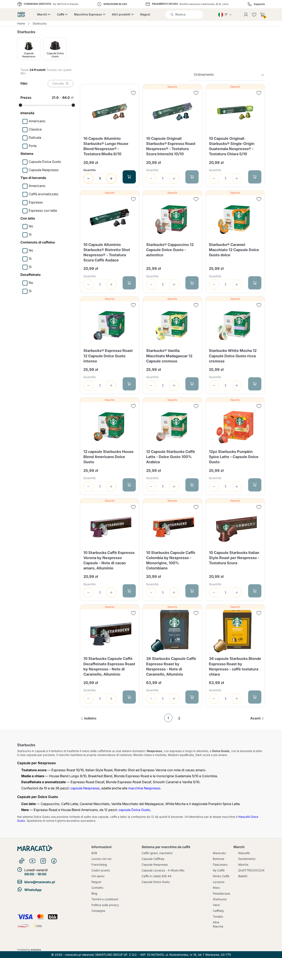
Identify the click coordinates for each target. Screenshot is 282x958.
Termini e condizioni (104, 899)
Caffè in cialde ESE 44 (156, 876)
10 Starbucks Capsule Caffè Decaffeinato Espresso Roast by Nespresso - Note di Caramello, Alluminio (109, 666)
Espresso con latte (43, 210)
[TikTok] (21, 860)
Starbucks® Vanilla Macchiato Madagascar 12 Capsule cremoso (169, 355)
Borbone (218, 858)
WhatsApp (32, 890)
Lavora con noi (101, 858)
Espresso (36, 202)
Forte (33, 146)
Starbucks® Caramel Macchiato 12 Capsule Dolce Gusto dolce (234, 249)
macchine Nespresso (144, 788)
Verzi (216, 905)
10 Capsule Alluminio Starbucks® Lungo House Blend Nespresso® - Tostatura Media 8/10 (105, 146)
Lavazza (218, 882)
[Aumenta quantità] (111, 178)
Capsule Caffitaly (153, 858)
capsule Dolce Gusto (134, 810)
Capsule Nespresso (44, 170)
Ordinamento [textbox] (204, 74)
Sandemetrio (246, 858)
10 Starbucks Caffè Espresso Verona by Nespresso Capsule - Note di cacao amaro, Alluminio (109, 560)
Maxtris (243, 864)
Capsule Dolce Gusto (45, 162)
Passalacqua (221, 893)
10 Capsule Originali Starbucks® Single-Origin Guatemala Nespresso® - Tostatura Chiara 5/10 (231, 146)
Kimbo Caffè (221, 876)
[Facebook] (53, 860)
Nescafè (244, 853)
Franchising (99, 864)
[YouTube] (32, 860)
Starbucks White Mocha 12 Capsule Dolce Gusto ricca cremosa (233, 355)
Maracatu (219, 853)
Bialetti (242, 876)
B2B (94, 853)
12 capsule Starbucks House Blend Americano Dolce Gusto (108, 456)
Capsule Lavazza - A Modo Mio (163, 870)
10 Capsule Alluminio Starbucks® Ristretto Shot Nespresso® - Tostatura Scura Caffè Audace (106, 252)
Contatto (97, 887)
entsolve (36, 949)
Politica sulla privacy (105, 905)
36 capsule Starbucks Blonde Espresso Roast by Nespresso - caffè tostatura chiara (235, 666)
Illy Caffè (219, 870)
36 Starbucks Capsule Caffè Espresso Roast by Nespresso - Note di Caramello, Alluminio (171, 666)
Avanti (255, 718)
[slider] (20, 105)
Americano (37, 121)
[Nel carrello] (129, 176)
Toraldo (218, 916)
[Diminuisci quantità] (88, 178)
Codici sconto (100, 870)
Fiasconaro (220, 864)
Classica (35, 129)
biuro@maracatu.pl (39, 882)
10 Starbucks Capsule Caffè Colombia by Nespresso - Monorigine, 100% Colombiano (170, 560)
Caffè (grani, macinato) (157, 853)
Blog (94, 893)
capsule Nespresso (85, 788)
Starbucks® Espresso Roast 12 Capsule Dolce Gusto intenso (108, 355)
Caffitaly (218, 910)
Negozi (145, 14)
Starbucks (220, 899)
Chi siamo (97, 876)
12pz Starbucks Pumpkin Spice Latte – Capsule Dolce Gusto (233, 456)
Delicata (35, 137)
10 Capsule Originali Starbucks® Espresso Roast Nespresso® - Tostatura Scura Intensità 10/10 (171, 146)
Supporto (259, 4)
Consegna (98, 910)
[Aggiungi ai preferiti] (133, 93)
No (31, 226)
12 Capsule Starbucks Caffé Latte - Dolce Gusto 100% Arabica (170, 456)
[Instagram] (43, 860)
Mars (216, 887)
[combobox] (227, 74)
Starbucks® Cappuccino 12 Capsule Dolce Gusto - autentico (170, 249)
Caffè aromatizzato (43, 194)
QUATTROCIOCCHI (251, 870)
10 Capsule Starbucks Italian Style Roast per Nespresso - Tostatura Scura (234, 557)
